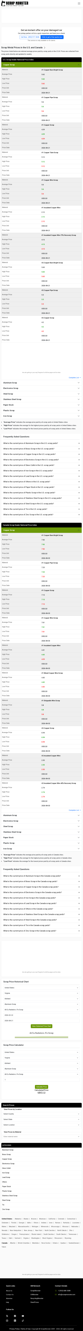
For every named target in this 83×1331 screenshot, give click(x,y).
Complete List (74, 378)
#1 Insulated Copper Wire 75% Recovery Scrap (59, 235)
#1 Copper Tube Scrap (50, 153)
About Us (9, 1291)
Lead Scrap (6, 1177)
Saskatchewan (74, 1243)
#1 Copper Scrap (48, 125)
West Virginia (47, 1238)
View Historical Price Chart (41, 1026)
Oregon (14, 1234)
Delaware (5, 1223)
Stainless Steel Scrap (12, 399)
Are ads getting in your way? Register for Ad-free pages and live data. (41, 372)
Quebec (63, 1243)
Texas (4, 1238)
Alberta (12, 1243)
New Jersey (28, 1230)
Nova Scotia (45, 1243)
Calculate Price (41, 1087)
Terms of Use (25, 1329)
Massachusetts (23, 1227)
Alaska (26, 1219)
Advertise (9, 1298)
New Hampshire (15, 1230)
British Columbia (23, 1243)
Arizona (33, 1219)
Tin (3, 1205)
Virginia (26, 1238)
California (51, 1219)
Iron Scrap (7, 416)
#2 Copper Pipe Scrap (50, 290)
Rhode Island (36, 1234)
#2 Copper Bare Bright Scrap (52, 263)
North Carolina (50, 1230)
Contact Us (10, 1295)
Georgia (21, 1223)
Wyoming (68, 1238)
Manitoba (35, 1243)
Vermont (18, 1238)
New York (38, 1230)
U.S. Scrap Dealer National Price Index (18, 60)
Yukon (4, 1247)
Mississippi (55, 1227)
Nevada (4, 1230)
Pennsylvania (24, 1234)
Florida (13, 1223)
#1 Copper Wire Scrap (50, 180)
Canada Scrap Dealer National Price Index (20, 525)
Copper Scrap (9, 65)
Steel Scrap (8, 394)
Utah (10, 1238)
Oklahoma (5, 1234)
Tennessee (72, 1234)
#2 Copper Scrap (48, 318)
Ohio (70, 1230)
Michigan (35, 1227)
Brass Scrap (6, 1154)
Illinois (36, 1223)
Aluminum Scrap (10, 383)
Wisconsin (58, 1238)
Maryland (12, 1227)
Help (7, 1302)
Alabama (18, 1219)
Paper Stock (8, 405)
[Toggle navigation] (79, 3)
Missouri (65, 1227)
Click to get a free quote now (52, 37)
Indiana (43, 1223)
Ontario (55, 1243)
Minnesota (44, 1227)
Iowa (50, 1223)
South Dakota (61, 1234)
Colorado (61, 1219)
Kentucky (66, 1223)
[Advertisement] (41, 15)
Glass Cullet (6, 1168)
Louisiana (75, 1223)
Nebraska (74, 1227)
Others (4, 1182)
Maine (4, 1227)
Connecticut (71, 1219)
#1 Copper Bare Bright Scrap (52, 70)
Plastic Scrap (8, 410)
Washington (35, 1238)
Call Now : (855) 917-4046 (30, 37)
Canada (4, 1243)
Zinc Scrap (6, 1209)
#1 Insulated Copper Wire (51, 208)
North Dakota (62, 1230)
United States (7, 1219)
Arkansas (42, 1219)
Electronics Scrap (10, 388)
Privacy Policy (14, 1329)
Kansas (57, 1223)
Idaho (29, 1223)
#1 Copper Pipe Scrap (50, 97)
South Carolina (49, 1234)
